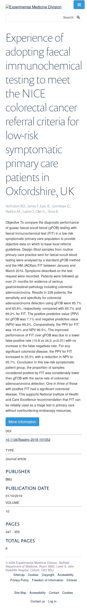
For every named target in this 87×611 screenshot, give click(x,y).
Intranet (72, 580)
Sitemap (19, 574)
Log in (52, 601)
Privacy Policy (19, 580)
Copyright (48, 574)
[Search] (78, 17)
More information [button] (22, 421)
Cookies (33, 574)
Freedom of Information (47, 580)
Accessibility (66, 574)
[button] (79, 4)
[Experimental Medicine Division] (33, 4)
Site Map (20, 592)
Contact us (38, 601)
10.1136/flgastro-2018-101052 (28, 439)
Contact (54, 592)
